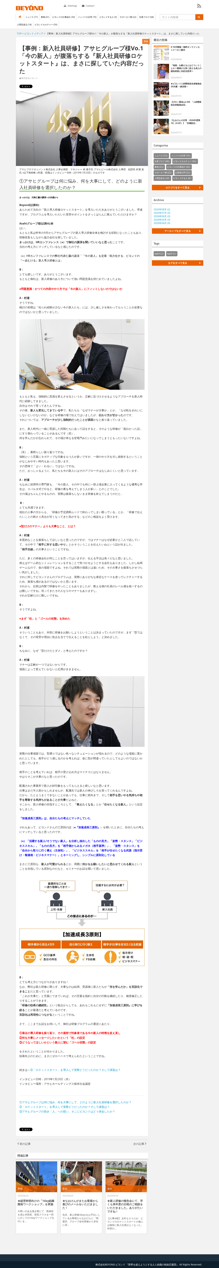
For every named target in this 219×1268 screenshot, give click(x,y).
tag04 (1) (158, 254)
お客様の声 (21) (182, 172)
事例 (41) (45, 17)
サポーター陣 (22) (128, 17)
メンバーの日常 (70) (87, 17)
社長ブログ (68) (146, 17)
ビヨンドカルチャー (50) (46, 24)
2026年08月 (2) (162, 209)
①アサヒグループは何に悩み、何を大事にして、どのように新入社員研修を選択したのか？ (75, 1102)
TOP (19, 33)
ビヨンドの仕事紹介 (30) (63, 17)
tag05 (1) (171, 254)
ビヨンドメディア (33, 33)
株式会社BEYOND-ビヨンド (29, 7)
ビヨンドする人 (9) (108, 17)
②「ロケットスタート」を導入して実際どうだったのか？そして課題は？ (75, 1070)
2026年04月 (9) (162, 223)
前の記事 (25, 1144)
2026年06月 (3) (162, 216)
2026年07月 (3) (162, 212)
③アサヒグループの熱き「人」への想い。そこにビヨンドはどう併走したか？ (67, 1111)
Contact (89, 5)
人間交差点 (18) (24, 24)
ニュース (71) (31, 17)
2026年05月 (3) (162, 219)
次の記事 (139, 1144)
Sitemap (72, 5)
